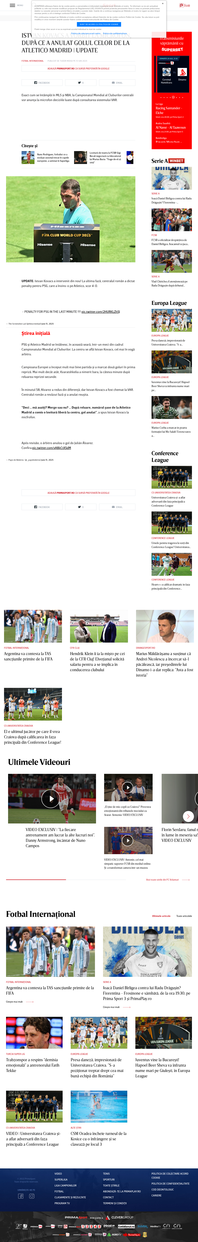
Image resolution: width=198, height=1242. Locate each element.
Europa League (160, 335)
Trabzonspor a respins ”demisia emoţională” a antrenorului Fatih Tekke (32, 1065)
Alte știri (76, 1127)
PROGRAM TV (62, 1203)
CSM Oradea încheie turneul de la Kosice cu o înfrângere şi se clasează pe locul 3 (98, 1139)
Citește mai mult (14, 1001)
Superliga (61, 1179)
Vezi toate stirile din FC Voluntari (162, 879)
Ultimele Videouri (39, 762)
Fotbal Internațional (33, 60)
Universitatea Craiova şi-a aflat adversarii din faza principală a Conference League (168, 501)
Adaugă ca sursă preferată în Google (79, 68)
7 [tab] (179, 97)
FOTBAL (59, 1191)
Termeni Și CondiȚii (115, 1203)
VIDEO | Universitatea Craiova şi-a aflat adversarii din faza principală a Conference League (33, 1139)
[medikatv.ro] (155, 1226)
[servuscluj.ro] (132, 1234)
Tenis (106, 1173)
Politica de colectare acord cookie (85, 33)
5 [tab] (173, 97)
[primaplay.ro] (62, 1227)
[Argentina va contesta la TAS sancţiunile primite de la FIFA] (33, 626)
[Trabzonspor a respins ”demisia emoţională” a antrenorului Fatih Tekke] (34, 1033)
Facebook (20, 1196)
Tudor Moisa (66, 60)
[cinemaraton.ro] (166, 1226)
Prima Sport (76, 1217)
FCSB (154, 235)
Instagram (31, 1196)
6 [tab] (176, 97)
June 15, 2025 (47, 323)
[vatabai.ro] (145, 1235)
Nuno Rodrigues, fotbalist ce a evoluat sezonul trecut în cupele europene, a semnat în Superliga (53, 157)
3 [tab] (167, 97)
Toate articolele (184, 916)
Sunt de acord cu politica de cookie (99, 24)
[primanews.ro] (50, 1226)
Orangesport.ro (145, 647)
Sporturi (109, 1179)
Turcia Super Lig (15, 1053)
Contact (108, 1197)
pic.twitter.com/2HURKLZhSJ (100, 311)
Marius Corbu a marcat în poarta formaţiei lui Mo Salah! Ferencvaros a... (171, 431)
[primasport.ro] (85, 1226)
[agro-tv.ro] (114, 1234)
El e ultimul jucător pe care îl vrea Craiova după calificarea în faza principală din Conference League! (32, 737)
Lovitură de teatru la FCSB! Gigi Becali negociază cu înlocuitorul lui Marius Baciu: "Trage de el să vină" (105, 157)
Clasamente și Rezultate (70, 1197)
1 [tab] (161, 97)
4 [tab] (170, 97)
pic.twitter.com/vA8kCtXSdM (51, 448)
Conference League (163, 538)
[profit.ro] (109, 1226)
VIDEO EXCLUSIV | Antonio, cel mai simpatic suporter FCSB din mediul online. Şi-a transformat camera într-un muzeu (127, 863)
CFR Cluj (74, 647)
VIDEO (58, 1173)
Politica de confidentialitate (115, 33)
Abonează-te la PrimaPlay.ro (122, 1191)
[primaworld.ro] (101, 1234)
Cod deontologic (163, 1189)
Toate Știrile (111, 1185)
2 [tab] (164, 97)
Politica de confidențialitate (171, 1183)
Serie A (155, 193)
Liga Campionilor (66, 1185)
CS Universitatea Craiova (166, 492)
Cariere (156, 1195)
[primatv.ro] (18, 1226)
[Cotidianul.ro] (126, 1226)
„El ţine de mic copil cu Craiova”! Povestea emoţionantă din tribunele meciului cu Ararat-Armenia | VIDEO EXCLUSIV (127, 810)
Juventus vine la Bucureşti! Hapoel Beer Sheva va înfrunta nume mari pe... (171, 386)
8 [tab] (182, 97)
